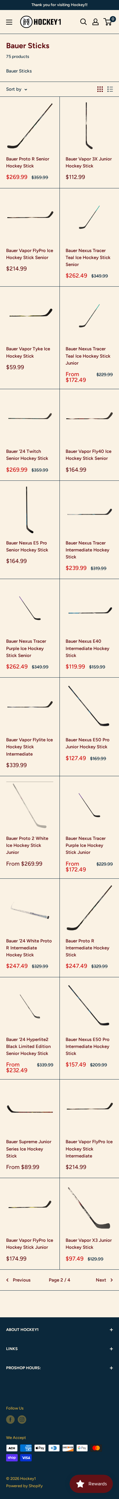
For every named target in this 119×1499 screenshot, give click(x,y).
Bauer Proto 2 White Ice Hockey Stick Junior (27, 845)
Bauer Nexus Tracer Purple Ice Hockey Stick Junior (86, 845)
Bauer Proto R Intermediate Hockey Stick (87, 948)
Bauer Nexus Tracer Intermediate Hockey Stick (87, 550)
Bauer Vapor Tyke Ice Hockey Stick (28, 352)
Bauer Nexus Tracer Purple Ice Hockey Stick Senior (26, 648)
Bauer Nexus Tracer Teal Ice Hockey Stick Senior (88, 258)
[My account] (95, 22)
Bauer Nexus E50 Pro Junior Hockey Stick (88, 743)
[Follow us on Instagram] (22, 1419)
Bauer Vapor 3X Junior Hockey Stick (89, 162)
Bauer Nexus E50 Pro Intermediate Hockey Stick (88, 1046)
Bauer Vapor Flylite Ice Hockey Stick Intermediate (29, 747)
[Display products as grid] (100, 89)
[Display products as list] (110, 89)
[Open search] (83, 22)
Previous (22, 1280)
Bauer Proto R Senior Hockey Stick (27, 162)
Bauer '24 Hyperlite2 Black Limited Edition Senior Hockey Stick (28, 1046)
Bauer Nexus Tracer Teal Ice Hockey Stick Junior (88, 356)
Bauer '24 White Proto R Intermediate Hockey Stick (29, 948)
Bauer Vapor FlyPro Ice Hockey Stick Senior (29, 254)
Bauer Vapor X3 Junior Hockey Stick (89, 1244)
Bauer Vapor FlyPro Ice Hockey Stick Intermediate (89, 1149)
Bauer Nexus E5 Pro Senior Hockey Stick (27, 546)
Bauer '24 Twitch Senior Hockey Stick (27, 455)
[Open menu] (9, 22)
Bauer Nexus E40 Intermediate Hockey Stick (87, 648)
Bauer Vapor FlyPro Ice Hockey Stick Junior (29, 1244)
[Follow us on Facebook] (10, 1419)
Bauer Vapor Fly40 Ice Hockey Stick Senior (88, 455)
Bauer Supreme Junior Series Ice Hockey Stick (28, 1149)
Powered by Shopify (24, 1486)
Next (101, 1280)
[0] (108, 21)
